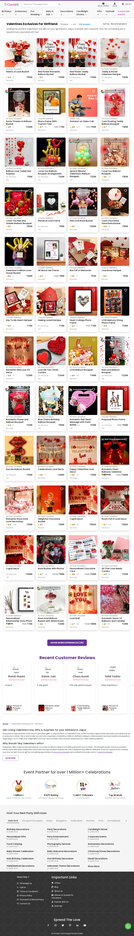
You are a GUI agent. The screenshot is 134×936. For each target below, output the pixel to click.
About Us (58, 891)
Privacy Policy (26, 895)
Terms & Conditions (29, 891)
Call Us (23, 887)
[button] (39, 4)
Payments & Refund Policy (32, 899)
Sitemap (58, 906)
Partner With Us (61, 902)
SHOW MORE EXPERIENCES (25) (67, 642)
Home (5, 724)
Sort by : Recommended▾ (115, 24)
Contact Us (25, 903)
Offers (57, 883)
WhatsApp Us (26, 883)
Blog (56, 887)
